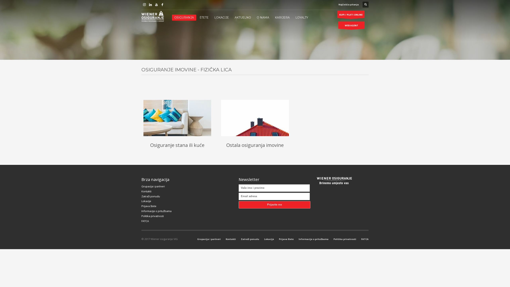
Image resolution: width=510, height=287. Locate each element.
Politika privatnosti (152, 216)
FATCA (145, 221)
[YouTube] (156, 5)
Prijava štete (148, 206)
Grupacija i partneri (153, 186)
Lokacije (146, 201)
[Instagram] (144, 5)
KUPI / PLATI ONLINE (351, 14)
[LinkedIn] (150, 5)
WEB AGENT (351, 25)
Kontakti (146, 191)
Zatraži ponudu (150, 196)
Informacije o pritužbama (156, 211)
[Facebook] (162, 5)
